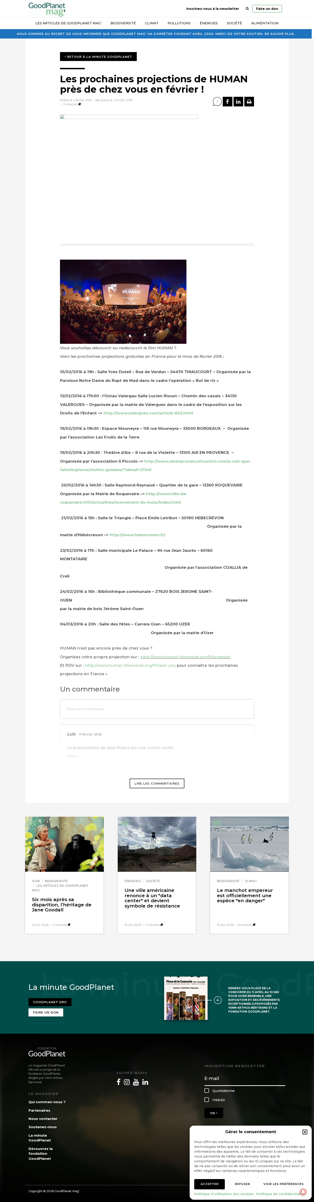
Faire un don (267, 9)
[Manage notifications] (303, 1192)
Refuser (242, 1184)
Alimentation (265, 23)
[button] (305, 1132)
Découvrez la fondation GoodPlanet (41, 1153)
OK (213, 1113)
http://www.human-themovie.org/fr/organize (185, 657)
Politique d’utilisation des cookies (224, 1194)
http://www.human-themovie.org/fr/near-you (130, 665)
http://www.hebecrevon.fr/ (137, 535)
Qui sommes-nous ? (47, 1102)
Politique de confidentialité (280, 1194)
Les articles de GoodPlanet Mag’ (68, 23)
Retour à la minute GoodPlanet (99, 56)
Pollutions (179, 23)
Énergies (209, 23)
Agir (36, 881)
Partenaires (39, 1110)
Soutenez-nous (43, 1127)
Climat (151, 23)
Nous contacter (43, 1118)
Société (234, 23)
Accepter (210, 1184)
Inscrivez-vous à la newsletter (212, 9)
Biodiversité (123, 23)
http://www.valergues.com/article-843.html (148, 413)
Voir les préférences (283, 1184)
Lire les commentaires (157, 783)
